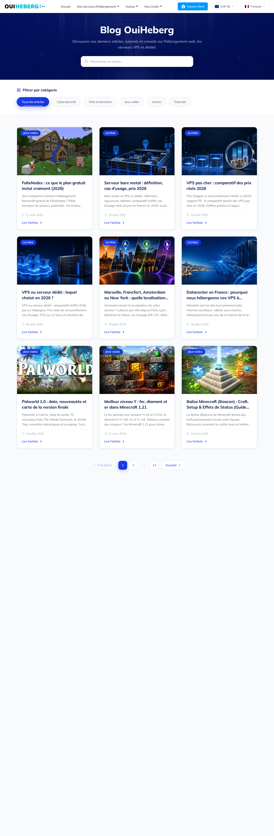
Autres (130, 6)
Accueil (66, 6)
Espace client (195, 6)
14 (154, 465)
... (143, 465)
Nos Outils (151, 6)
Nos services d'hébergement (96, 6)
